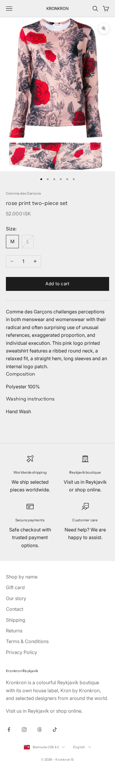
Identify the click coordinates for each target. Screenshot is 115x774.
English (79, 747)
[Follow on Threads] (39, 730)
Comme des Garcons (23, 193)
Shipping (15, 620)
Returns (14, 631)
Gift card (15, 587)
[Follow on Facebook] (9, 730)
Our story (16, 598)
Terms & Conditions (27, 641)
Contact (14, 609)
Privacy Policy (21, 652)
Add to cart (57, 283)
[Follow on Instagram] (24, 730)
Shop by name (21, 577)
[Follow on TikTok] (55, 730)
